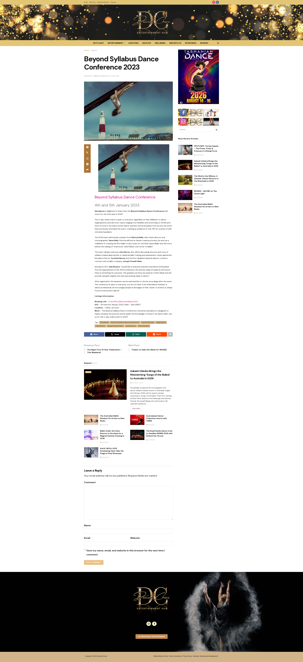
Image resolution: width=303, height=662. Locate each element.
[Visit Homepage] (151, 22)
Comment (90, 482)
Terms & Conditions (175, 656)
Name (88, 525)
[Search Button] (218, 43)
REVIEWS (204, 43)
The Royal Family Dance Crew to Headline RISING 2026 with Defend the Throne (159, 433)
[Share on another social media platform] (87, 170)
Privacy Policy (187, 656)
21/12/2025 (135, 383)
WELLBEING (160, 43)
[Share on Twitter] (87, 153)
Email (88, 537)
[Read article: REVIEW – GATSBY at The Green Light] (185, 195)
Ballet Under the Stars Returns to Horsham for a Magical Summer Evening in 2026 (112, 435)
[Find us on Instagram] (213, 2)
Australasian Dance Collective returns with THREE (156, 418)
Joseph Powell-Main (115, 326)
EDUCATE (146, 43)
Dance (94, 50)
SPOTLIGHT (98, 43)
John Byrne (100, 326)
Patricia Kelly (143, 326)
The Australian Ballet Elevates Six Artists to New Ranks (112, 418)
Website (135, 537)
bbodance (104, 322)
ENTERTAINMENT (115, 43)
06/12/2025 (105, 457)
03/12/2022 (88, 76)
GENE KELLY (161, 322)
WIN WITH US (175, 43)
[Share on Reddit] (87, 164)
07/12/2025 (151, 440)
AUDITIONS (133, 43)
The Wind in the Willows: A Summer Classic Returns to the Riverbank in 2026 (206, 178)
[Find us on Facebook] (217, 2)
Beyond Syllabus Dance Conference (125, 322)
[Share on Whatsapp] (87, 158)
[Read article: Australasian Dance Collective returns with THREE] (137, 420)
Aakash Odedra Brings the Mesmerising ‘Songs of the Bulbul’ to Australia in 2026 (150, 374)
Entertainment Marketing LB (209, 656)
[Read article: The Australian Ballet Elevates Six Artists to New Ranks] (91, 420)
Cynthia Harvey (148, 322)
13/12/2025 (150, 425)
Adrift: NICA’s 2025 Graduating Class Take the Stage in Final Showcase (112, 451)
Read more (137, 408)
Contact (113, 2)
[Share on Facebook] (87, 147)
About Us (92, 2)
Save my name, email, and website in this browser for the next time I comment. (125, 552)
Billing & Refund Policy (161, 656)
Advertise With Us (103, 2)
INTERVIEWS (190, 43)
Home (86, 2)
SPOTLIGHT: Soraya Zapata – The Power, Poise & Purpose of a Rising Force (206, 148)
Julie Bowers (131, 326)
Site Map (196, 656)
